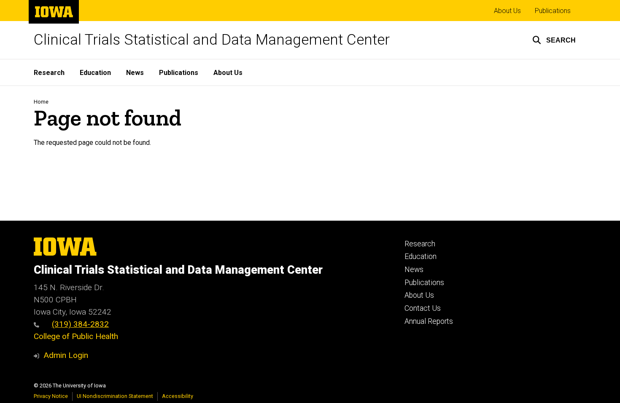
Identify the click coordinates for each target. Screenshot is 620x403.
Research (49, 73)
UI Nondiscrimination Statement (115, 396)
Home (41, 102)
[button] (554, 40)
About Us (507, 11)
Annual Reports (428, 321)
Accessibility (177, 396)
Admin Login (65, 355)
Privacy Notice (51, 396)
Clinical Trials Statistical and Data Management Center (212, 39)
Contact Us (422, 308)
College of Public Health (76, 336)
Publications (553, 11)
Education (95, 73)
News (135, 73)
